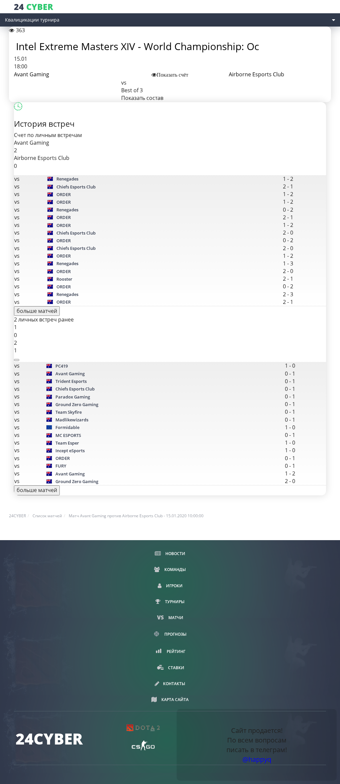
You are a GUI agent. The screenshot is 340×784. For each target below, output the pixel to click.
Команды (174, 569)
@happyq (256, 759)
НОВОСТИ (174, 553)
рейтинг (175, 651)
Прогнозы (175, 634)
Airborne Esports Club (256, 74)
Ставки (175, 668)
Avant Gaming (31, 74)
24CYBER (17, 516)
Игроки (174, 586)
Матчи (175, 617)
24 (33, 7)
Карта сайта (174, 699)
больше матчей (37, 311)
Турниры (174, 602)
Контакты (174, 683)
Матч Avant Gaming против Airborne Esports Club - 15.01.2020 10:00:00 (136, 516)
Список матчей (47, 516)
